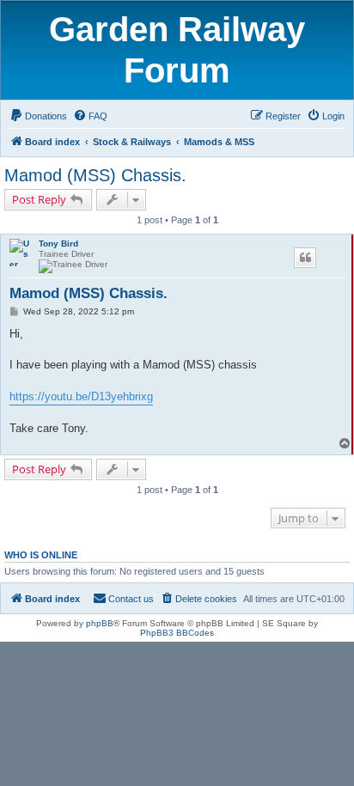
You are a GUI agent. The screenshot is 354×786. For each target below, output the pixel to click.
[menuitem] (38, 116)
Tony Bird (58, 243)
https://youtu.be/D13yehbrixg (81, 396)
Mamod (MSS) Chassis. (95, 175)
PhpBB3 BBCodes (177, 632)
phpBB (99, 623)
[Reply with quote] (305, 257)
